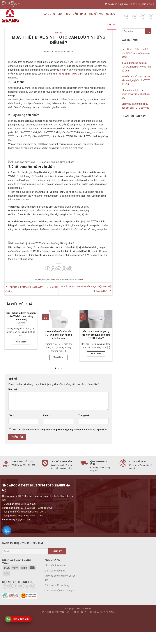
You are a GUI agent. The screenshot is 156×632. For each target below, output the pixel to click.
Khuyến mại (96, 13)
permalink (79, 279)
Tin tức (112, 24)
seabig (70, 52)
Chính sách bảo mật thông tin (59, 590)
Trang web (84, 415)
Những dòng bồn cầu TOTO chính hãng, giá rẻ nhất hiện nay (136, 94)
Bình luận (13, 389)
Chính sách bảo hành (55, 570)
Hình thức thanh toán (55, 565)
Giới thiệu (64, 13)
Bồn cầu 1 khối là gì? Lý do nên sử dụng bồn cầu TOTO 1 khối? (136, 80)
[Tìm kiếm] (126, 16)
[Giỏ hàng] (151, 16)
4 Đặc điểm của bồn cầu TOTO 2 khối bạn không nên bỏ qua (136, 66)
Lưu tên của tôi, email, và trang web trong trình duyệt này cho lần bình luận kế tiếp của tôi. (60, 429)
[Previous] (8, 334)
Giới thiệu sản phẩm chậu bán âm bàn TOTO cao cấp (135, 105)
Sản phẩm (79, 13)
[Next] (108, 334)
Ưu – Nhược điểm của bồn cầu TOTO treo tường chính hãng (136, 53)
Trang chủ (48, 13)
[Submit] (148, 31)
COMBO (110, 13)
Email (47, 415)
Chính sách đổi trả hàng (56, 585)
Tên (11, 415)
